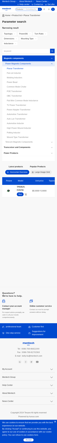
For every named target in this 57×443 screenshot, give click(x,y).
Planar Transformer (32, 15)
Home (7, 15)
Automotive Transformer (17, 114)
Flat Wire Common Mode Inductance (22, 101)
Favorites (49, 9)
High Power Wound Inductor (19, 128)
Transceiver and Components (17, 147)
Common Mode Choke (16, 87)
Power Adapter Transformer (18, 110)
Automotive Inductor (15, 123)
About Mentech (25, 1)
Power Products (11, 153)
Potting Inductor (13, 133)
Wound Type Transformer (17, 137)
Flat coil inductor (14, 73)
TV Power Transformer (16, 105)
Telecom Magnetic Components (19, 142)
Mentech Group (9, 1)
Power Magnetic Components (18, 64)
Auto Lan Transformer (16, 119)
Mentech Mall (6, 9)
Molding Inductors (14, 78)
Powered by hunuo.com (28, 417)
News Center (41, 1)
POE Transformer (14, 91)
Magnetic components (14, 58)
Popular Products (38, 167)
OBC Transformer (14, 96)
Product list (17, 15)
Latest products (16, 167)
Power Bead (12, 82)
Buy (20, 194)
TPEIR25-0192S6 (21, 188)
